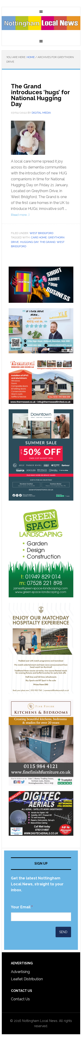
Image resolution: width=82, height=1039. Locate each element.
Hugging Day (29, 242)
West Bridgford (41, 233)
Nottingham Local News (41, 26)
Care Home (39, 237)
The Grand (47, 242)
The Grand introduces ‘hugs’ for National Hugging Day (40, 95)
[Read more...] (20, 214)
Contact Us (20, 999)
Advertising (20, 972)
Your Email (22, 907)
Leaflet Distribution (27, 979)
